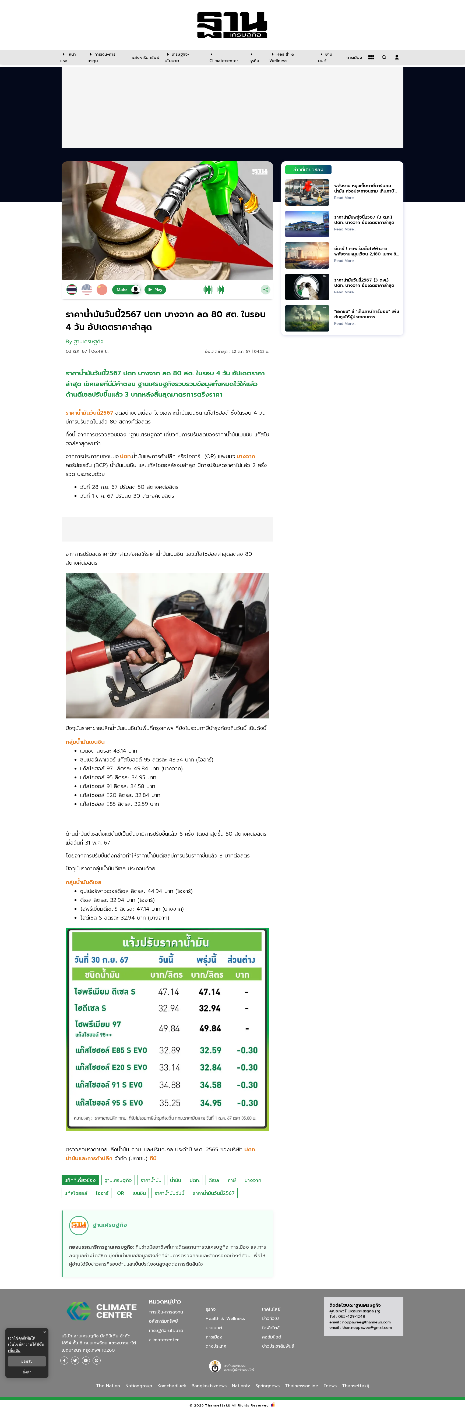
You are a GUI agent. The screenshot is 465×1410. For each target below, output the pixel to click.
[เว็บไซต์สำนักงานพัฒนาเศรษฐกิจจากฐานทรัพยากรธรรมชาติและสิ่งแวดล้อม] (232, 1365)
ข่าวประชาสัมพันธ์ (278, 1346)
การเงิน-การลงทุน (166, 1312)
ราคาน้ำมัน (150, 1180)
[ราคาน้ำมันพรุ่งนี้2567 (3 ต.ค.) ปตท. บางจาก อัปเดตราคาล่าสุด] (307, 224)
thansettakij (355, 1386)
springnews (267, 1386)
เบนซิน (139, 1193)
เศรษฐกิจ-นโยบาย (166, 1330)
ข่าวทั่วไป (270, 1318)
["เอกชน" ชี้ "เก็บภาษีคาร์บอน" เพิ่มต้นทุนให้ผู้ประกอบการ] (307, 318)
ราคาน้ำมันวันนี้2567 (214, 1193)
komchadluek (171, 1386)
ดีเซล (214, 1180)
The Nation (108, 1386)
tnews (330, 1386)
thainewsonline (301, 1386)
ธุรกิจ (211, 1309)
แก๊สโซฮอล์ (76, 1193)
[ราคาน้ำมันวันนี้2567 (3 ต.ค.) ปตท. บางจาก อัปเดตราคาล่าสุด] (307, 287)
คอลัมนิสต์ (271, 1337)
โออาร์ (102, 1193)
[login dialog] (397, 57)
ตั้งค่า (27, 1372)
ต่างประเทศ (216, 1346)
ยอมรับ (27, 1361)
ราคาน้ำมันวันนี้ (169, 1193)
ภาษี (232, 1180)
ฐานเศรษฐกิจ (118, 1180)
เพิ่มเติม (14, 1350)
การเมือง (214, 1337)
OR (120, 1193)
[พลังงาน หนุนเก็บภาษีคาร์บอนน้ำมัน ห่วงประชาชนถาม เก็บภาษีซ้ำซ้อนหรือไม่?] (307, 192)
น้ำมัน (175, 1180)
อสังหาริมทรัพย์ (163, 1321)
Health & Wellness (225, 1318)
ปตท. (195, 1180)
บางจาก (253, 1180)
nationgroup (138, 1386)
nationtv (241, 1386)
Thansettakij (218, 1405)
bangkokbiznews (209, 1386)
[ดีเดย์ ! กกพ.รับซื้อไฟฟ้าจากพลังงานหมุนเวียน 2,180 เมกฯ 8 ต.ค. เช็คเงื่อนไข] (307, 255)
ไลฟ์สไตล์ (271, 1327)
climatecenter (164, 1340)
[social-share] (64, 1360)
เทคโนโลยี (271, 1309)
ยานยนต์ (214, 1327)
